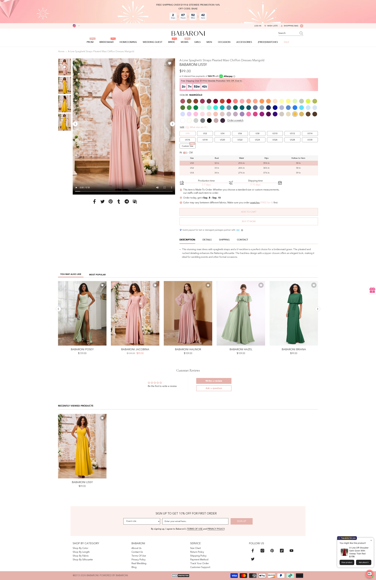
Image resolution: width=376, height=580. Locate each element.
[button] (75, 123)
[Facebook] (94, 201)
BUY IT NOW (249, 221)
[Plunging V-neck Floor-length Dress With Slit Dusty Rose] (188, 313)
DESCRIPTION (187, 239)
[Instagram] (262, 550)
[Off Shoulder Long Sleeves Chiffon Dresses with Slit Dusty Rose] (135, 313)
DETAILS (207, 239)
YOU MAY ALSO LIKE (70, 274)
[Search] (290, 33)
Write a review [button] (213, 381)
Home (61, 51)
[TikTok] (282, 550)
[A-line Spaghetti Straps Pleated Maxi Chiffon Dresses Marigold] (82, 446)
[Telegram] (127, 201)
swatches (255, 203)
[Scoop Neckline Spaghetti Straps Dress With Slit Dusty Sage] (82, 313)
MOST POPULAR (97, 274)
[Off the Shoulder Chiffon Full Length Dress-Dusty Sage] (241, 313)
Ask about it (364, 562)
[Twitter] (102, 201)
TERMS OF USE (195, 528)
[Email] (135, 201)
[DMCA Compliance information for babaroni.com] (180, 575)
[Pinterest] (110, 201)
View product (346, 562)
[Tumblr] (118, 201)
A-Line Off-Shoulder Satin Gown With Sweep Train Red (359, 550)
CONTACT (242, 239)
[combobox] (288, 33)
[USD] (76, 25)
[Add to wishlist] (169, 63)
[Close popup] (371, 540)
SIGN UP (241, 521)
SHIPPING (224, 239)
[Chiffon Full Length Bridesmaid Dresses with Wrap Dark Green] (294, 313)
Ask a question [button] (214, 388)
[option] (124, 126)
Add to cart (248, 211)
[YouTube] (291, 550)
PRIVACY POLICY (215, 528)
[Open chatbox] (369, 574)
